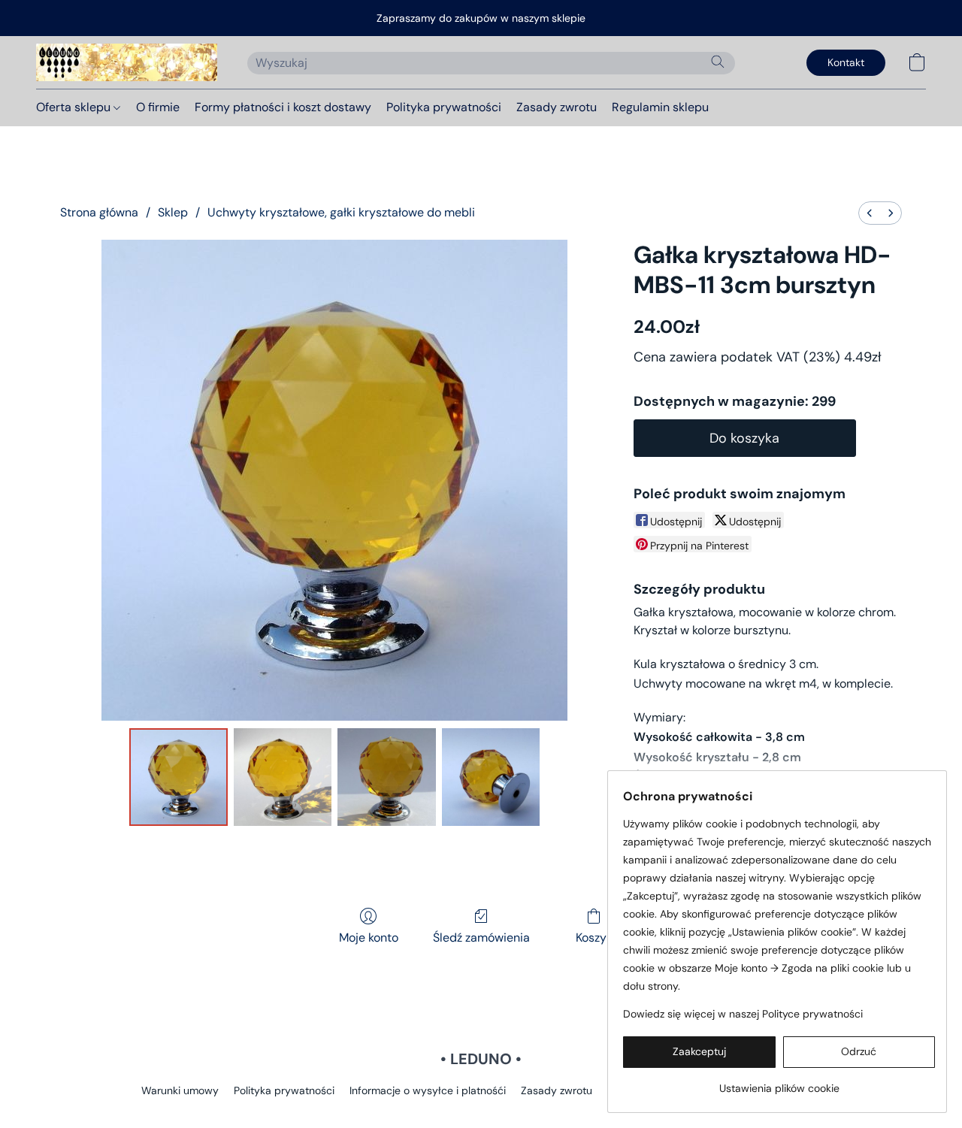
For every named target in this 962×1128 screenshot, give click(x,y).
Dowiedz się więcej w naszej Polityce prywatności (743, 1014)
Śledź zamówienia (481, 937)
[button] (126, 62)
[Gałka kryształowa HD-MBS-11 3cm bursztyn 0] (178, 777)
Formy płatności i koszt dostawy (283, 107)
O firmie (158, 107)
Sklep (173, 212)
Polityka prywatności (443, 107)
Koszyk (594, 937)
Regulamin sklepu (660, 107)
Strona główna (99, 212)
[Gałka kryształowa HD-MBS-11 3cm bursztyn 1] (282, 777)
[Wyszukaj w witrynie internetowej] (717, 61)
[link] (779, 1082)
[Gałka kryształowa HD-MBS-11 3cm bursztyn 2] (386, 777)
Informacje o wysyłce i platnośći (427, 1090)
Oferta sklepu (74, 107)
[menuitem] (869, 213)
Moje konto (368, 937)
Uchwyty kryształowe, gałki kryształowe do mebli (341, 212)
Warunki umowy (180, 1090)
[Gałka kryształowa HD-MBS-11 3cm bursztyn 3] (491, 777)
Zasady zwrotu (556, 107)
